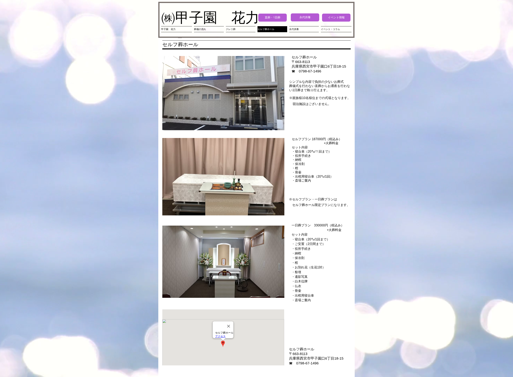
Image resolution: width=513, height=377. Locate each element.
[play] (276, 126)
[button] (223, 93)
